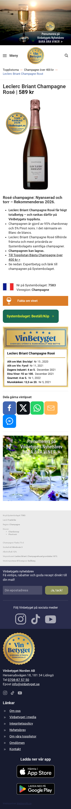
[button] (10, 55)
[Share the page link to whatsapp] (37, 408)
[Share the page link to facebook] (9, 408)
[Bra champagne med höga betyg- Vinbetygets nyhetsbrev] (35, 22)
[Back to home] (35, 55)
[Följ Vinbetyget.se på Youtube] (50, 619)
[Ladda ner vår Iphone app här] (36, 771)
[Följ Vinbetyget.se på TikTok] (36, 619)
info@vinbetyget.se (26, 684)
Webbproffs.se (24, 803)
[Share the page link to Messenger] (9, 421)
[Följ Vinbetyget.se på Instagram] (21, 619)
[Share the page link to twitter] (23, 408)
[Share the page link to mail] (51, 408)
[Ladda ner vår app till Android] (36, 788)
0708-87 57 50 (18, 680)
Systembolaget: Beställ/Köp (28, 316)
